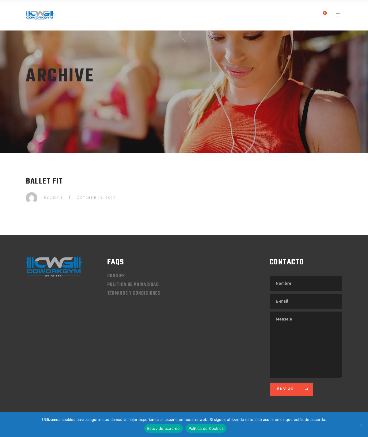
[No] (361, 425)
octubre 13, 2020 (96, 197)
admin (57, 197)
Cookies (116, 276)
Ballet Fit (44, 181)
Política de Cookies (206, 428)
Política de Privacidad (133, 285)
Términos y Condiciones (133, 293)
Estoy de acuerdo (163, 428)
